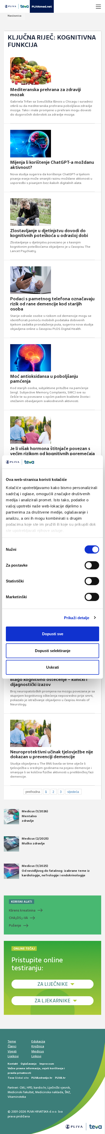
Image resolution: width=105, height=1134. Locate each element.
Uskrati (52, 667)
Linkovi (36, 1056)
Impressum (47, 1063)
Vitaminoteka (17, 1097)
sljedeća (73, 792)
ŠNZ (67, 1092)
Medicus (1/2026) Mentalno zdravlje (35, 816)
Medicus (37, 1051)
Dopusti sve (52, 634)
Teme (12, 1041)
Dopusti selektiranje (52, 650)
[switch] (92, 565)
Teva (11, 1077)
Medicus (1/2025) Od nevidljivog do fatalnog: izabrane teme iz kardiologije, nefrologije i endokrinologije (56, 870)
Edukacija (38, 1041)
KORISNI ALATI (21, 901)
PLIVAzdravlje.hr (41, 1077)
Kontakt (13, 1063)
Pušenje (15, 925)
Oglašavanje (29, 1063)
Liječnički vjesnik (58, 1087)
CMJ (22, 1087)
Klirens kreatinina (22, 910)
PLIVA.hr (60, 1077)
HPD (29, 1087)
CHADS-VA (18, 918)
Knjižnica (37, 1046)
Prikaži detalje (76, 617)
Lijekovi (13, 1056)
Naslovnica (14, 15)
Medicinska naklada (49, 1092)
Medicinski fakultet (21, 1092)
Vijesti (12, 1051)
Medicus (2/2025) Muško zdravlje (35, 841)
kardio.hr (40, 1087)
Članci (12, 1046)
